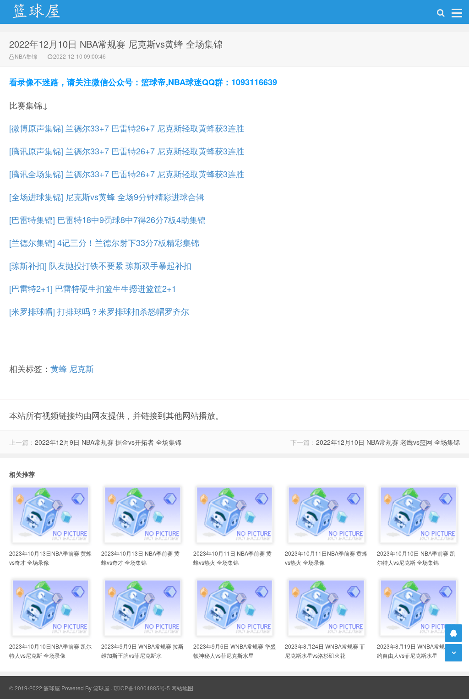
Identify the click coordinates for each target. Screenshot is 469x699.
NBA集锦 (26, 56)
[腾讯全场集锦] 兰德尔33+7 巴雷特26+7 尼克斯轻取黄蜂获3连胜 (126, 174)
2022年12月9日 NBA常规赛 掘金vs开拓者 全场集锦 (108, 442)
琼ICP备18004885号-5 (142, 688)
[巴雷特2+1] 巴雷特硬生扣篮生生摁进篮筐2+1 (92, 288)
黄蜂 (58, 368)
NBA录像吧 (46, 12)
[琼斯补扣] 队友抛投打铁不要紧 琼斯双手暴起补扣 (100, 265)
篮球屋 (101, 688)
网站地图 (182, 688)
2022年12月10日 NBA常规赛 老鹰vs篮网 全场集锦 (388, 442)
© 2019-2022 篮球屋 (34, 688)
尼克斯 (81, 368)
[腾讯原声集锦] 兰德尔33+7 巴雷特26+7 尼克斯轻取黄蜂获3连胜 (126, 151)
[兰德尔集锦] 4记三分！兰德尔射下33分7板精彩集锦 (104, 242)
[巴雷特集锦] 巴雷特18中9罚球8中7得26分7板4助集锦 (107, 219)
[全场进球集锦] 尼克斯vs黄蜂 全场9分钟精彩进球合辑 (106, 196)
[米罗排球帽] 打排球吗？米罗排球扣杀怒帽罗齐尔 (99, 311)
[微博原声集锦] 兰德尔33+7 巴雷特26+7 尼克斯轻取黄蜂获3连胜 (126, 128)
